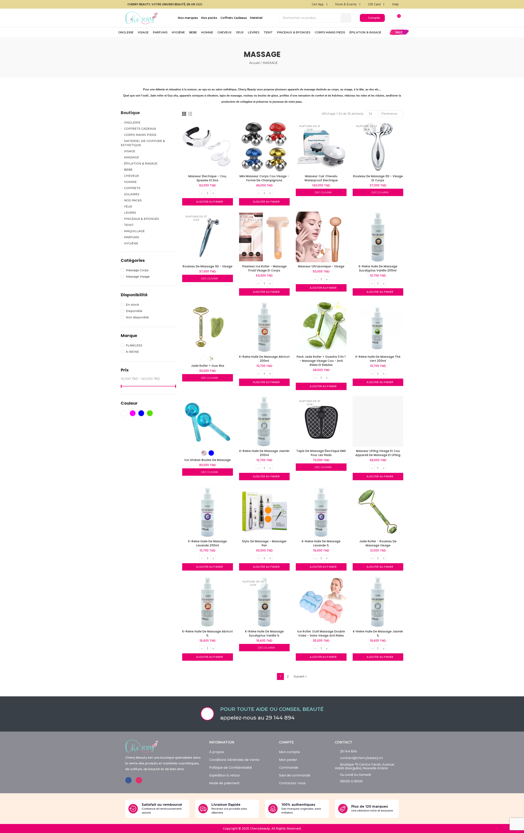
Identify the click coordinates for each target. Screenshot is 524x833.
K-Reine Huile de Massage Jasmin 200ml (264, 453)
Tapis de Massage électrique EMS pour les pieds (321, 453)
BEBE (128, 169)
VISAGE (129, 151)
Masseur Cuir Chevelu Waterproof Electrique (321, 178)
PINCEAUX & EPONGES (141, 219)
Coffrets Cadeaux (140, 129)
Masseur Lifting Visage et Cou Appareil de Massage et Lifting (377, 453)
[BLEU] (211, 453)
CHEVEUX (131, 176)
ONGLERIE (132, 122)
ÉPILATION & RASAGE (140, 163)
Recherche (346, 18)
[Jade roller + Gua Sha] (207, 327)
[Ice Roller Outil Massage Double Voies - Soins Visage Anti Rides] (321, 602)
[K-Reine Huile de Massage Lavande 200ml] (207, 511)
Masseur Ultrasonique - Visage (321, 266)
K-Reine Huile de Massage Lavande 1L (321, 543)
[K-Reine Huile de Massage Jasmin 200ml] (264, 421)
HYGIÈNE (131, 243)
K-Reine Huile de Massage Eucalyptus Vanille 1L (264, 633)
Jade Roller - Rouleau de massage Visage (377, 543)
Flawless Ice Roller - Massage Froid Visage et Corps (264, 268)
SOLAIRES (131, 194)
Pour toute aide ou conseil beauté (272, 709)
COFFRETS (132, 188)
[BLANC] (204, 358)
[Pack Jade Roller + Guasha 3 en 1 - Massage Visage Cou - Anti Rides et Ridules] (321, 327)
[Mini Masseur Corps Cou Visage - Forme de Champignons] (264, 146)
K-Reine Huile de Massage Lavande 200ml (207, 543)
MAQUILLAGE (134, 231)
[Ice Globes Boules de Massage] (207, 421)
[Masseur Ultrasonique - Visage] (321, 237)
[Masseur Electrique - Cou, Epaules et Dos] (207, 146)
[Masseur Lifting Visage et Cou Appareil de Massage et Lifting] (378, 421)
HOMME (130, 182)
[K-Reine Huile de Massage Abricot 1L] (207, 602)
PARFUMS (131, 237)
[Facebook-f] (128, 780)
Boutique (130, 112)
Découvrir (323, 192)
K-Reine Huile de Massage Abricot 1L (207, 633)
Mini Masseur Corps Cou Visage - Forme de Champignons (264, 178)
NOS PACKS (133, 200)
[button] (372, 18)
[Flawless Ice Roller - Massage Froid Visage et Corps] (264, 237)
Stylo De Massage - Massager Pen (264, 543)
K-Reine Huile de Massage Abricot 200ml (264, 359)
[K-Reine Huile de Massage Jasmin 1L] (378, 602)
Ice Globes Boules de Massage (207, 460)
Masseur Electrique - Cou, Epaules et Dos (207, 178)
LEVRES (130, 212)
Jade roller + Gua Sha (207, 366)
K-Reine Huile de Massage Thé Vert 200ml (377, 359)
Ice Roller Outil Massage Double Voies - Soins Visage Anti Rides (321, 633)
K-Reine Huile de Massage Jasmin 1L (378, 633)
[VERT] (211, 358)
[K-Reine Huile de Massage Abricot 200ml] (264, 327)
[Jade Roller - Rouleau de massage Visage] (378, 511)
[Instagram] (139, 780)
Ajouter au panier (209, 202)
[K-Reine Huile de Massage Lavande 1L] (321, 511)
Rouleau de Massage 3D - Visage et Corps (378, 178)
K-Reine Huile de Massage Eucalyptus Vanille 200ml (378, 268)
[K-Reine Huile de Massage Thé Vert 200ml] (378, 327)
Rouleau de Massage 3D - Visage (207, 266)
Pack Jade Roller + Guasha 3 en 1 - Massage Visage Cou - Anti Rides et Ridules (321, 361)
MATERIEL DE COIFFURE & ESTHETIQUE (143, 143)
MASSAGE (131, 157)
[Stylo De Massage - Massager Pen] (264, 511)
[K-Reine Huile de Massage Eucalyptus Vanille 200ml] (378, 237)
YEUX (128, 206)
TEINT (129, 225)
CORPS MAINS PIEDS (140, 135)
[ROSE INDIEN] (204, 453)
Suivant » (300, 676)
